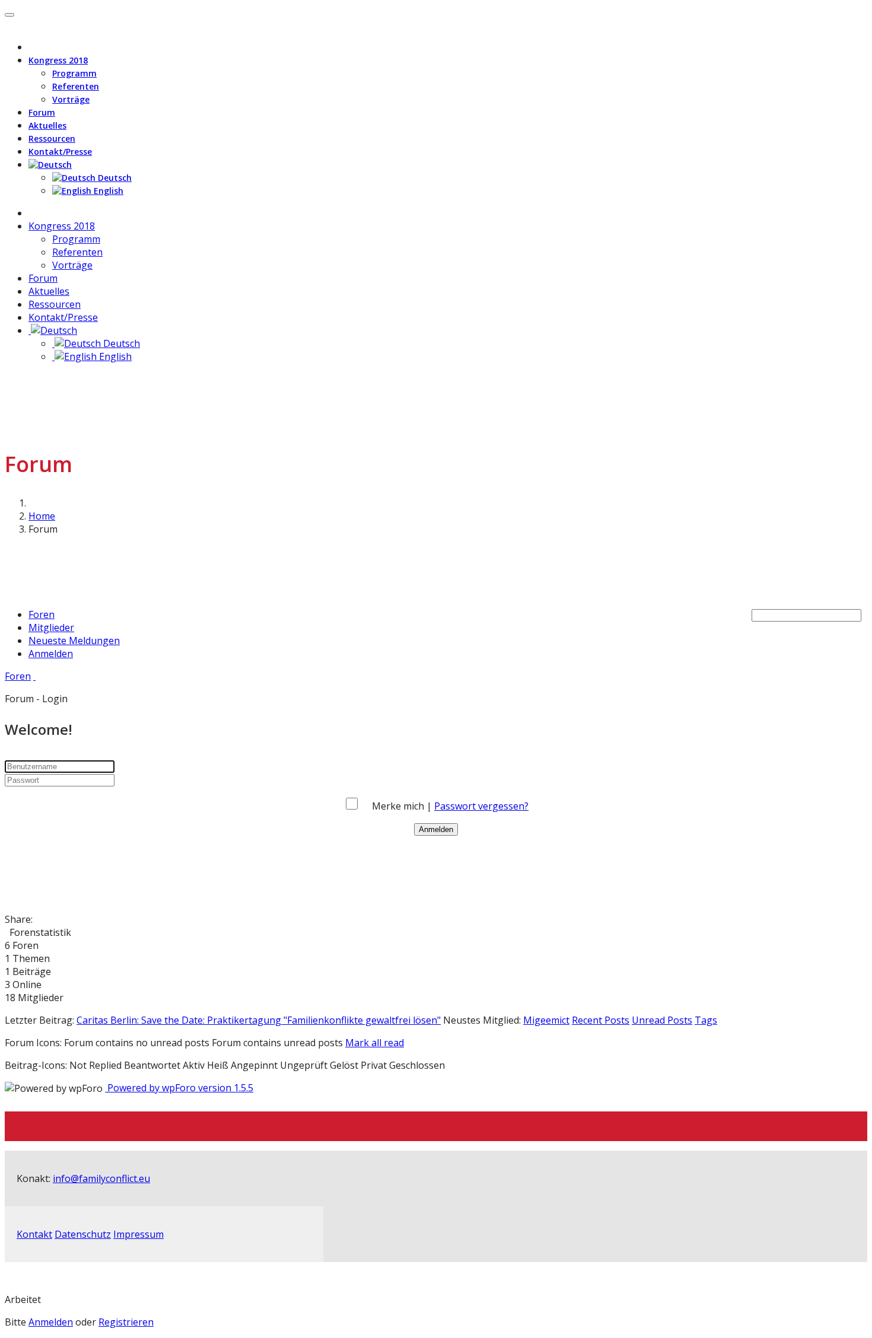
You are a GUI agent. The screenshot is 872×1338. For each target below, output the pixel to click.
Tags (706, 1020)
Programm (74, 73)
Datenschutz (83, 1234)
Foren (41, 614)
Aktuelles (47, 125)
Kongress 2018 (58, 60)
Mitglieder (51, 627)
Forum (41, 112)
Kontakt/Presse (60, 151)
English (107, 190)
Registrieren (126, 1322)
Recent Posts (600, 1020)
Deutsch (114, 177)
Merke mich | (403, 806)
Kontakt (34, 1234)
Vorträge (71, 99)
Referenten (75, 86)
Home (41, 516)
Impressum (138, 1234)
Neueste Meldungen (74, 640)
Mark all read (374, 1042)
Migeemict (546, 1020)
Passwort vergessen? (481, 806)
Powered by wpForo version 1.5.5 (179, 1087)
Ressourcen (51, 138)
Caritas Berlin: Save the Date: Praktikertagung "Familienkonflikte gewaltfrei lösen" (259, 1020)
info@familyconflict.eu (101, 1178)
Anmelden (50, 653)
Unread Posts (662, 1020)
